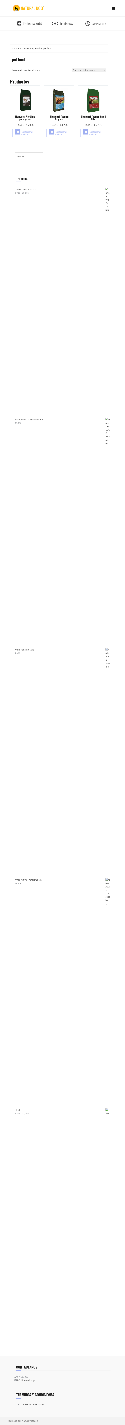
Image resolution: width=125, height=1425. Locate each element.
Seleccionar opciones (27, 132)
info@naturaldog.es (26, 1380)
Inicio (15, 48)
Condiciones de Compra (32, 1404)
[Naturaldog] (28, 8)
